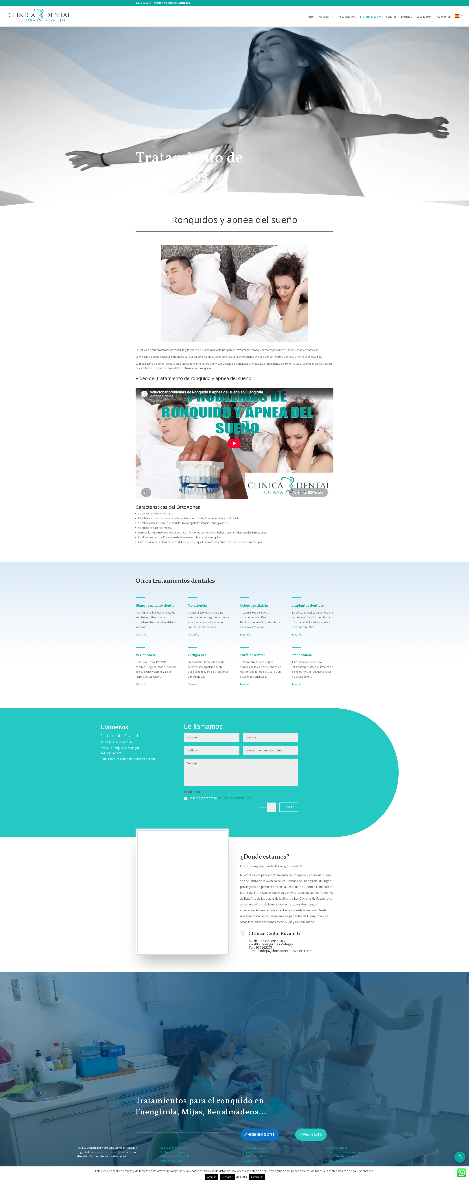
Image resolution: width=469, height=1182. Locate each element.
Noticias (406, 16)
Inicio (310, 16)
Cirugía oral (197, 655)
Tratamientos (369, 16)
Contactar (443, 16)
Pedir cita (312, 1134)
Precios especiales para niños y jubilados (350, 1160)
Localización (424, 16)
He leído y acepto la (220, 798)
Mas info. (141, 634)
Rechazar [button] (227, 1177)
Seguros (391, 16)
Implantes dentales (308, 605)
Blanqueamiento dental (155, 605)
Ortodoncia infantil (171, 1160)
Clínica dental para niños (257, 1147)
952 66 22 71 (262, 1134)
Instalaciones (346, 16)
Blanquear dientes (336, 1147)
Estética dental (252, 655)
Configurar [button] (257, 1177)
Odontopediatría (254, 605)
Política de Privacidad (235, 798)
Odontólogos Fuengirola (174, 1156)
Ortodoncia (197, 605)
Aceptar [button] (211, 1177)
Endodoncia (302, 655)
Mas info (241, 1177)
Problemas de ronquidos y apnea (345, 1152)
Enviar (288, 807)
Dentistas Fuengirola (172, 1152)
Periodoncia (146, 655)
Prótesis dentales (253, 1156)
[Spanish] (459, 20)
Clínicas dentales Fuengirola (342, 1156)
